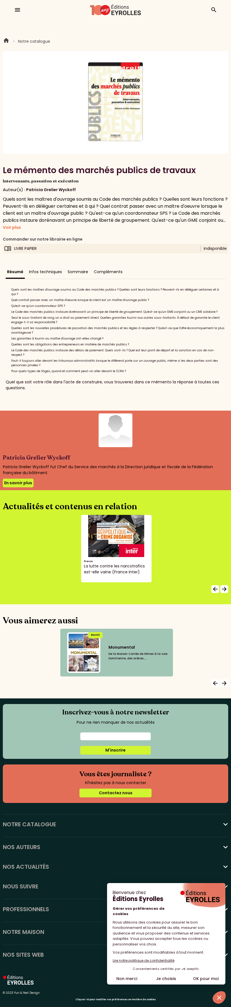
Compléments (108, 272)
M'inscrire (115, 750)
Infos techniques (45, 272)
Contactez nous (115, 793)
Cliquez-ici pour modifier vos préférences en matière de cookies (115, 999)
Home (6, 41)
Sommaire (78, 272)
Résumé (15, 272)
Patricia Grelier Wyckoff (51, 190)
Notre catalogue (34, 41)
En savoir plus (18, 483)
